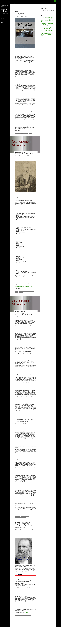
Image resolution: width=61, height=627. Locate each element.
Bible (45, 20)
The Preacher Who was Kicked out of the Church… (24, 155)
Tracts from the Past (52, 34)
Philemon (26, 133)
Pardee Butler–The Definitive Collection (23, 524)
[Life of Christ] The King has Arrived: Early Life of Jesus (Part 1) (4, 19)
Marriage (50, 30)
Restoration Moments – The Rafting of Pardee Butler (24, 314)
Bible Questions (49, 20)
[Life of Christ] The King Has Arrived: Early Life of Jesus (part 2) (4, 16)
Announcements (17, 522)
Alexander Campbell (45, 17)
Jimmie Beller (21, 291)
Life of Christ (45, 30)
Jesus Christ (46, 28)
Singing (47, 34)
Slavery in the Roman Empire (23, 14)
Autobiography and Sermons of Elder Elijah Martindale (23, 286)
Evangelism (49, 25)
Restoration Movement (22, 152)
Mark (48, 30)
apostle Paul (17, 133)
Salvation (48, 33)
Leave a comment (24, 16)
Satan (51, 33)
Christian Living (45, 21)
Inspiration (51, 27)
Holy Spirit (48, 27)
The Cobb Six (3, 1)
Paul (44, 31)
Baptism (42, 20)
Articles (16, 11)
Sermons (33, 291)
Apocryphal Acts (50, 17)
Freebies (17, 291)
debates (52, 24)
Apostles (50, 19)
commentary (22, 133)
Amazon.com (26, 612)
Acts (42, 17)
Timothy (49, 34)
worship (42, 35)
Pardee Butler (18, 615)
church (44, 23)
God (46, 27)
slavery (30, 133)
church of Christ (47, 23)
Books (22, 522)
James (53, 27)
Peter (46, 31)
